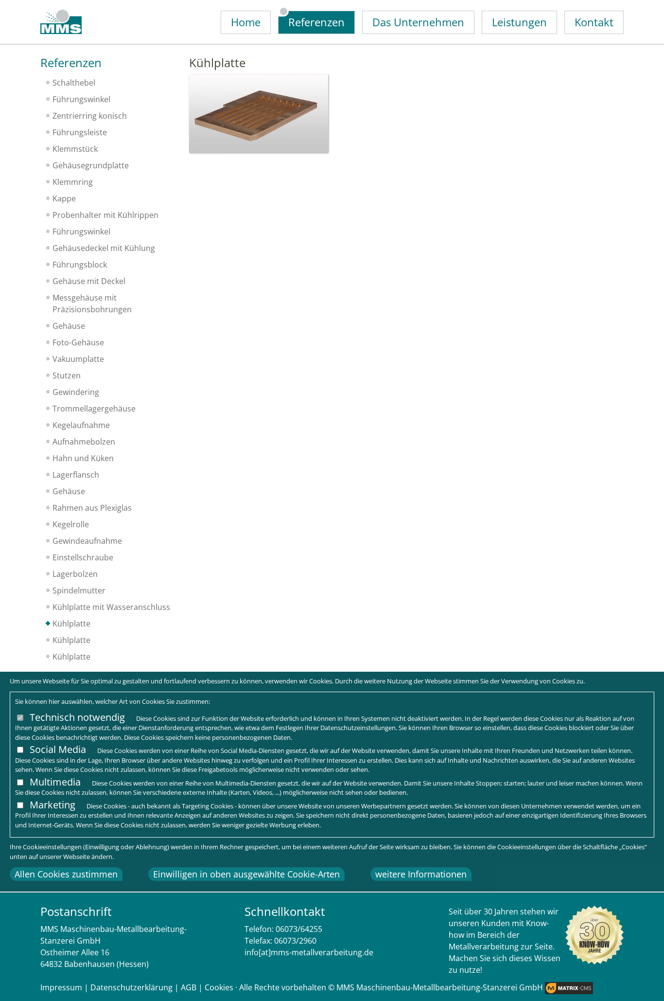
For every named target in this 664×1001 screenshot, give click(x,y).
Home (246, 22)
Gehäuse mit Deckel (88, 281)
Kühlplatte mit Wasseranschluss (111, 607)
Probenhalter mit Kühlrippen (105, 215)
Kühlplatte (71, 623)
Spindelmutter (78, 590)
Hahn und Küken (83, 458)
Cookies (219, 987)
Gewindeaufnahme (87, 541)
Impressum (61, 987)
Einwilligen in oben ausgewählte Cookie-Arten (246, 874)
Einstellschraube (82, 557)
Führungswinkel (81, 99)
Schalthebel (73, 82)
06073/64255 (299, 929)
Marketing (52, 804)
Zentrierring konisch (89, 115)
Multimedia (55, 781)
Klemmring (72, 182)
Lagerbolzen (75, 574)
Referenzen (316, 22)
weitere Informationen (421, 874)
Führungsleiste (79, 132)
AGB (188, 987)
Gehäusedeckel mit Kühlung (103, 248)
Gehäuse (68, 326)
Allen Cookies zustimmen (66, 874)
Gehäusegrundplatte (90, 165)
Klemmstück (75, 148)
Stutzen (66, 375)
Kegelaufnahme (81, 425)
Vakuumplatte (78, 359)
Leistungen (519, 22)
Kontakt (594, 22)
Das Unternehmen (418, 22)
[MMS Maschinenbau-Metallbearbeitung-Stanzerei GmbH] (61, 22)
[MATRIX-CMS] (569, 988)
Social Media (58, 749)
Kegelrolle (70, 524)
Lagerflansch (75, 474)
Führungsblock (79, 264)
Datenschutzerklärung (131, 987)
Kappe (64, 198)
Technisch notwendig (77, 717)
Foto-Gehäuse (78, 342)
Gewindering (75, 392)
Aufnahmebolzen (83, 441)
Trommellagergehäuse (94, 408)
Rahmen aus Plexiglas (92, 507)
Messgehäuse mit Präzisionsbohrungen (92, 303)
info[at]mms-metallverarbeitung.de (309, 952)
